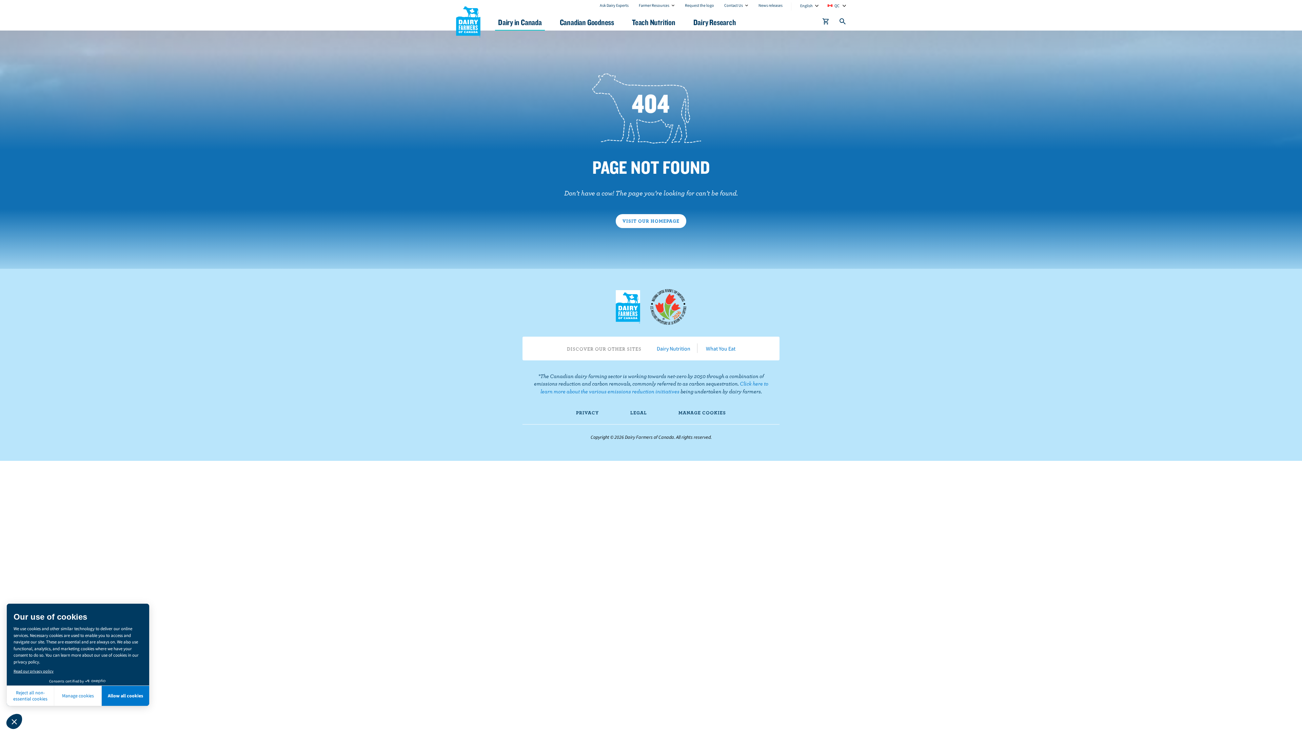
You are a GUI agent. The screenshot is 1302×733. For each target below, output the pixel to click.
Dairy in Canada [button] (520, 22)
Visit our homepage (651, 221)
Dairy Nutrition (673, 348)
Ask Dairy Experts (614, 5)
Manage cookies (702, 412)
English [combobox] (806, 5)
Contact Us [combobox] (733, 5)
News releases (770, 5)
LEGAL (638, 412)
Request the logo (699, 5)
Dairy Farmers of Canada (468, 20)
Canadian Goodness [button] (587, 22)
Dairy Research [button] (714, 22)
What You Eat (720, 348)
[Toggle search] (843, 23)
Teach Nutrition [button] (653, 22)
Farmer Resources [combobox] (654, 5)
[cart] (826, 23)
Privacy (587, 412)
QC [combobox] (837, 5)
